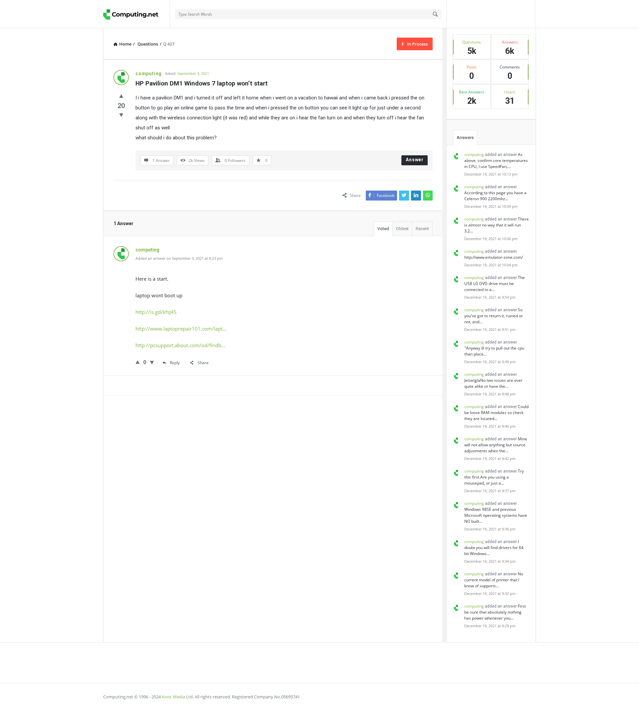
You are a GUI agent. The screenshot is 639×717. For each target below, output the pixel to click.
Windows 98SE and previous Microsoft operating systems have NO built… (495, 515)
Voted (383, 228)
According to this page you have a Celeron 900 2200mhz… (495, 196)
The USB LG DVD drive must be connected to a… (494, 283)
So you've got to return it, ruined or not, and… (493, 316)
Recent (422, 228)
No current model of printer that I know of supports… (493, 580)
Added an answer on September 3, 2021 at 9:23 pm (179, 258)
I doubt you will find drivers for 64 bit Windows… (494, 547)
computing (474, 154)
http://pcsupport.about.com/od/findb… (180, 345)
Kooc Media (173, 697)
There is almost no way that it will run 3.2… (496, 225)
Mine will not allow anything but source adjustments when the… (495, 445)
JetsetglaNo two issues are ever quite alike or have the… (493, 383)
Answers (465, 137)
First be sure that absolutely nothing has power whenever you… (495, 612)
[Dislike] (121, 115)
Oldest (402, 228)
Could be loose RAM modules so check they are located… (496, 412)
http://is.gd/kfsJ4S (155, 312)
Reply (175, 362)
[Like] (121, 96)
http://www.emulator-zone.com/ (493, 257)
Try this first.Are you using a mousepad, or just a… (494, 477)
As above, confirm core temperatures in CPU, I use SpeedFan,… (496, 160)
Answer (415, 159)
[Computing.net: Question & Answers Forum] (136, 14)
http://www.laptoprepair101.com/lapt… (181, 328)
